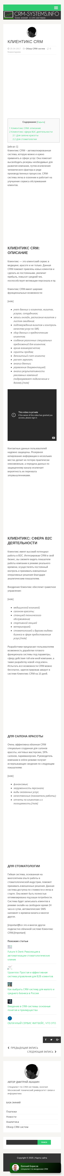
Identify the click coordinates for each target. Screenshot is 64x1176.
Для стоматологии (25, 139)
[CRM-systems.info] (32, 17)
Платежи (11, 1111)
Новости (11, 1116)
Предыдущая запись (24, 1047)
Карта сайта (41, 1158)
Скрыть (40, 122)
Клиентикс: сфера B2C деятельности (31, 131)
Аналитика (12, 1121)
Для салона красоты (25, 135)
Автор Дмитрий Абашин (23, 1082)
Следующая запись (40, 1051)
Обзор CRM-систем (35, 48)
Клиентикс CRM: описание (25, 128)
